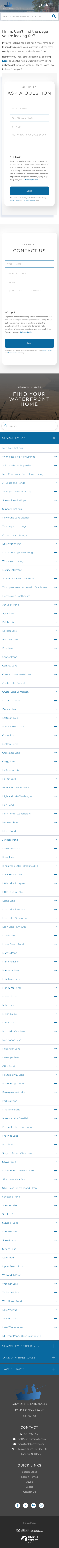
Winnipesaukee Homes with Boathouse (24, 587)
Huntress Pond (10, 822)
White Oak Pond (11, 1292)
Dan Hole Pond (11, 700)
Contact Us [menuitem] (29, 1492)
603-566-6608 (29, 1416)
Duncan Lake (9, 709)
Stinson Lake (9, 1205)
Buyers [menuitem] (29, 1482)
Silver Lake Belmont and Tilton (19, 1188)
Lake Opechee (10, 1057)
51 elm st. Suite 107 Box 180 (32, 1452)
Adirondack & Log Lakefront (18, 578)
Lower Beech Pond (13, 944)
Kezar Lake (8, 857)
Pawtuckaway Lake (13, 1075)
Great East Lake (11, 753)
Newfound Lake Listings (16, 517)
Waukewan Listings (13, 561)
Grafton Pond (10, 744)
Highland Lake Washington (17, 796)
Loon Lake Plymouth (14, 927)
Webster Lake (10, 1284)
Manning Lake (10, 961)
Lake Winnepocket (12, 1327)
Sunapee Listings (12, 509)
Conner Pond (9, 657)
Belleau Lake (9, 631)
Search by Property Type (23, 1346)
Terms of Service (29, 200)
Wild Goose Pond (12, 1301)
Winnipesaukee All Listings (17, 491)
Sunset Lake (9, 1240)
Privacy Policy (31, 180)
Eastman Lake (10, 718)
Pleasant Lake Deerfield (15, 1118)
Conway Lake (9, 665)
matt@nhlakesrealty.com (31, 1439)
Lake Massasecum (12, 979)
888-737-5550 (41, 5)
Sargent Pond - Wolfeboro (17, 1153)
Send (29, 191)
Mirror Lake (8, 1022)
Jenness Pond (10, 840)
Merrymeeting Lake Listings (18, 552)
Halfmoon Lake (11, 770)
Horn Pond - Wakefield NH (17, 813)
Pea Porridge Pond (13, 1083)
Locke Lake (8, 901)
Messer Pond (9, 996)
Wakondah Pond (11, 1275)
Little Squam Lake (12, 892)
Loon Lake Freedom (13, 909)
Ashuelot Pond (10, 605)
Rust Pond (8, 1144)
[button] (54, 16)
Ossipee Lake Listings (14, 535)
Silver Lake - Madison (14, 1179)
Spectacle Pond (11, 1197)
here (5, 61)
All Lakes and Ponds (13, 483)
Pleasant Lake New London (17, 1127)
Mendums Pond (11, 988)
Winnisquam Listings (14, 526)
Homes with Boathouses (16, 596)
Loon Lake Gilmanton (14, 918)
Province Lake (10, 1136)
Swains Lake (9, 1249)
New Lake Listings (12, 448)
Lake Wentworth (11, 544)
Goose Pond (9, 735)
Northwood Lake (11, 1040)
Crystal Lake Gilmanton (15, 692)
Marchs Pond (9, 953)
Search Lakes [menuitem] (29, 1472)
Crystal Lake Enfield (13, 683)
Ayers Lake (8, 613)
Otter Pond (8, 1066)
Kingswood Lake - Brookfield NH (20, 866)
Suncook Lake (10, 1223)
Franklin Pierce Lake (13, 726)
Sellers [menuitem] (29, 1487)
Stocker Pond (9, 1214)
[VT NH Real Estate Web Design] (29, 1539)
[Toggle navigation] (54, 5)
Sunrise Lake (9, 1231)
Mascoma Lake (10, 970)
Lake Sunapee (13, 1369)
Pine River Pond (11, 1109)
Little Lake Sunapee (13, 883)
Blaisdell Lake (10, 639)
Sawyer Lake (9, 1162)
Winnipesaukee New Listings (18, 457)
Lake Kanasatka (11, 848)
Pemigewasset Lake (13, 1092)
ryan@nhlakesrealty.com (32, 1444)
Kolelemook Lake (12, 874)
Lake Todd (8, 1257)
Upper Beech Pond (13, 1266)
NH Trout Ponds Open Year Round (22, 1336)
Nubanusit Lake (11, 1049)
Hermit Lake (9, 779)
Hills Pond (8, 805)
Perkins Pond (9, 1101)
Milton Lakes (9, 1014)
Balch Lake (8, 622)
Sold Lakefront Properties (16, 465)
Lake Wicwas (9, 1310)
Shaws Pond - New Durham (18, 1170)
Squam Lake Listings (14, 500)
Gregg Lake (8, 761)
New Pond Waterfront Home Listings (23, 474)
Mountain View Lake (13, 1031)
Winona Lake (9, 1318)
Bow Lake (7, 648)
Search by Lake (14, 438)
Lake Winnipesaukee (19, 1357)
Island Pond (9, 831)
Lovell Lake (8, 935)
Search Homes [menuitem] (29, 1477)
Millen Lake (8, 1005)
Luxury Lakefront (12, 570)
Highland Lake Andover (15, 787)
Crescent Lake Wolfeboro (16, 674)
